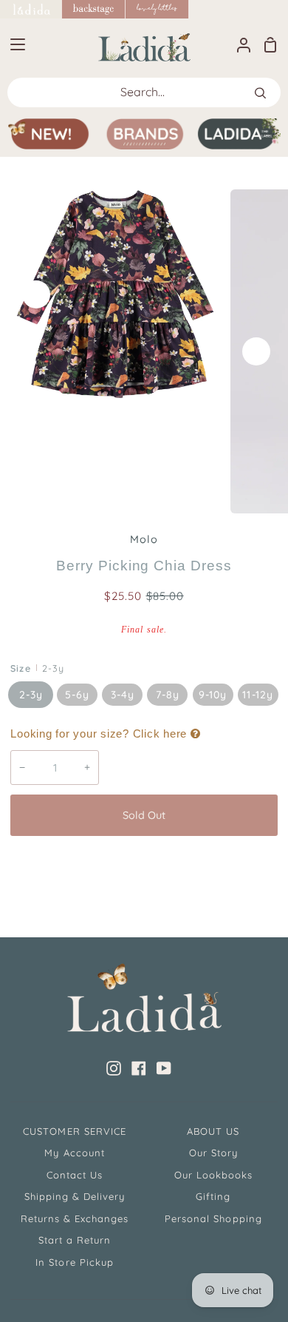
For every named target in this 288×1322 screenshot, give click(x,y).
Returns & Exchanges (75, 1218)
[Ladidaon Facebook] (138, 1068)
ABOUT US (213, 1131)
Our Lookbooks (213, 1175)
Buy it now (144, 864)
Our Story (213, 1153)
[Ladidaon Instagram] (113, 1068)
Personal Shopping (213, 1218)
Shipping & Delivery (75, 1196)
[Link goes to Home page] (31, 9)
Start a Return (75, 1240)
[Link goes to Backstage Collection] (94, 9)
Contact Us (75, 1175)
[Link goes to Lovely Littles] (157, 9)
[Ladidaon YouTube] (164, 1068)
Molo (144, 539)
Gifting (213, 1196)
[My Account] (237, 44)
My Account (74, 1153)
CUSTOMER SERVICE (74, 1131)
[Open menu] (13, 44)
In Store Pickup (74, 1262)
